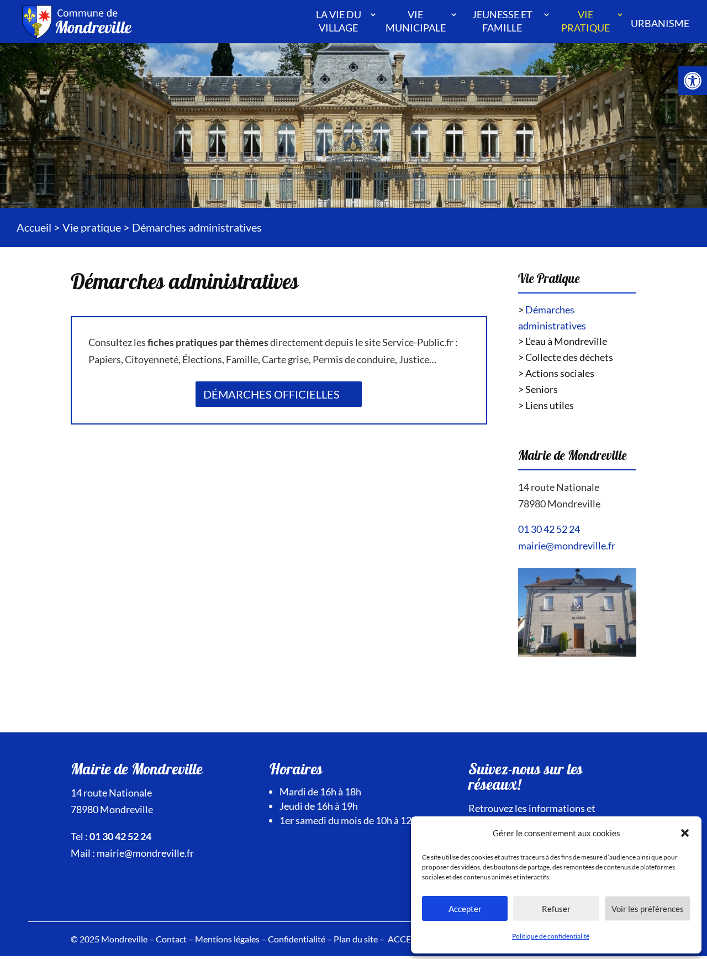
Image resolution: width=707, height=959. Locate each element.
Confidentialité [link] (296, 939)
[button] (684, 833)
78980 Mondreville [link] (559, 503)
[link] (692, 80)
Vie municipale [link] (416, 21)
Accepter (465, 909)
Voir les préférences (647, 909)
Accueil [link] (34, 227)
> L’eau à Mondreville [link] (562, 341)
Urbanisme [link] (660, 23)
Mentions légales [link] (227, 939)
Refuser (556, 909)
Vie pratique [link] (585, 21)
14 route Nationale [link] (558, 487)
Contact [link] (171, 939)
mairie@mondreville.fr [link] (566, 545)
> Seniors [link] (538, 389)
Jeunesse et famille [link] (502, 21)
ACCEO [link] (403, 939)
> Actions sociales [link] (556, 373)
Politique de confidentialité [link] (550, 936)
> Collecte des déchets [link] (565, 357)
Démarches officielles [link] (271, 394)
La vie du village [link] (338, 21)
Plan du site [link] (356, 939)
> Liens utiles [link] (546, 405)
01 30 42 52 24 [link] (549, 529)
